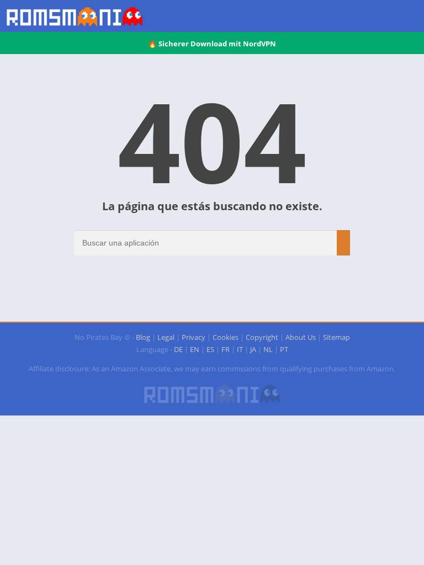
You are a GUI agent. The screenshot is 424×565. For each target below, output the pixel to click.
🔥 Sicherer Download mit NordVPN (212, 44)
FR (225, 349)
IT (240, 349)
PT (284, 349)
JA (253, 349)
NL (268, 349)
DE (178, 349)
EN (194, 349)
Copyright (262, 337)
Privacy (193, 337)
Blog (143, 337)
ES (210, 349)
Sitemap (336, 337)
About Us (300, 337)
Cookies (226, 337)
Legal (165, 337)
